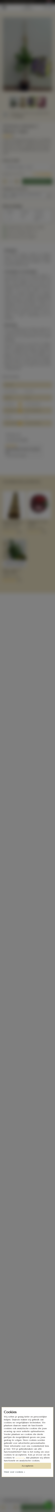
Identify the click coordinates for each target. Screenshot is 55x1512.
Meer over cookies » (14, 1472)
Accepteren (27, 1466)
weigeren (20, 1457)
